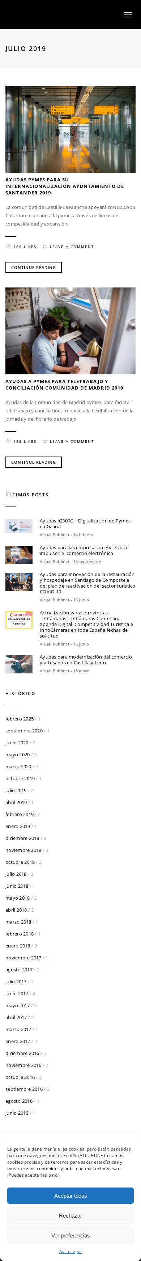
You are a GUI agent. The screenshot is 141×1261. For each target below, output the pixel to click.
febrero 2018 (19, 933)
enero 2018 (17, 945)
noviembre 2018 (23, 850)
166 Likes (25, 246)
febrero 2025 (19, 718)
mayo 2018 (17, 898)
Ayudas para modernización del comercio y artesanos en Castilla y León (86, 659)
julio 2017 (16, 981)
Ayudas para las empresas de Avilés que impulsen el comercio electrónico (84, 550)
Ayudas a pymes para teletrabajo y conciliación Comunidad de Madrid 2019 (64, 384)
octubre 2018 (20, 862)
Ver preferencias (70, 1235)
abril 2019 (16, 802)
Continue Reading (33, 267)
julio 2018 (16, 874)
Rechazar (70, 1215)
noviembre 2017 (23, 957)
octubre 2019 (20, 778)
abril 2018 (16, 910)
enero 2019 (17, 826)
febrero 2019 (19, 814)
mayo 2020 (17, 754)
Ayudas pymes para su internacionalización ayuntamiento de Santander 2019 (64, 186)
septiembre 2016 (24, 1089)
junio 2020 (17, 742)
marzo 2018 (18, 922)
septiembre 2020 (24, 730)
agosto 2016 (19, 1101)
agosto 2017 (19, 969)
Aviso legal (70, 1251)
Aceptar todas (70, 1196)
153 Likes (25, 441)
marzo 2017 (18, 1029)
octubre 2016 (20, 1077)
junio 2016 (17, 1113)
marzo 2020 (18, 766)
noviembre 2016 (23, 1065)
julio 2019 (16, 790)
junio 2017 (17, 993)
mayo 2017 (17, 1005)
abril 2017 (16, 1017)
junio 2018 (17, 886)
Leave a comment (72, 246)
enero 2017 (17, 1041)
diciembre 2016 (22, 1053)
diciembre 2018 (22, 838)
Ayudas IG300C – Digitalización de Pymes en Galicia (85, 523)
